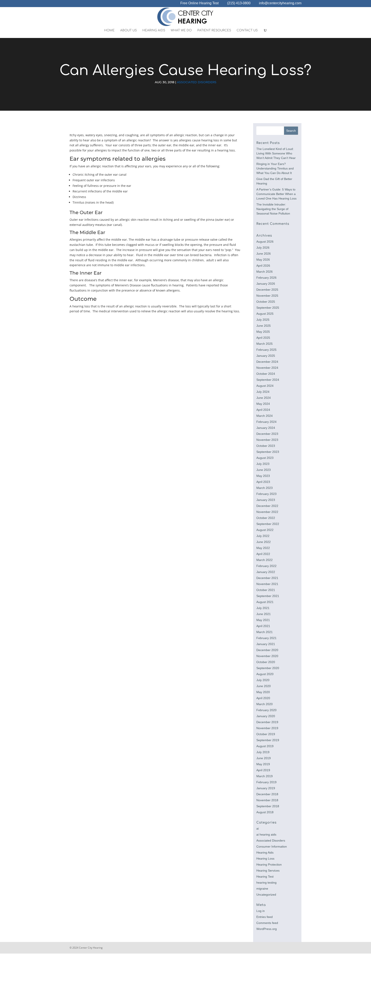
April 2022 (263, 554)
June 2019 (263, 758)
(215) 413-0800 (239, 3)
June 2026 (263, 253)
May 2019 (263, 764)
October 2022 (265, 518)
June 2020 (263, 686)
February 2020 (266, 710)
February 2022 (266, 566)
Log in (260, 911)
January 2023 (265, 500)
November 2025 (267, 295)
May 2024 (263, 403)
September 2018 (267, 806)
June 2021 (263, 614)
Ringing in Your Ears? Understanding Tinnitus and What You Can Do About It (275, 168)
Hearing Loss (265, 858)
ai (257, 828)
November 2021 (267, 584)
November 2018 (267, 800)
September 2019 (267, 740)
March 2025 (264, 343)
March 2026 (264, 271)
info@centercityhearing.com (280, 3)
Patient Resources (214, 30)
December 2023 (267, 433)
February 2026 (266, 277)
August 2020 (265, 674)
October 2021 (265, 590)
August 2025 (265, 313)
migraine (262, 888)
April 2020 (263, 698)
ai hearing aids (266, 834)
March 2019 (264, 776)
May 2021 (263, 620)
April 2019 (263, 770)
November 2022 (267, 512)
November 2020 (267, 656)
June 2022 (263, 542)
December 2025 (267, 289)
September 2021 (267, 596)
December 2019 (267, 722)
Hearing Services (268, 870)
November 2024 (267, 367)
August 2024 (265, 385)
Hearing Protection (269, 864)
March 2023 (264, 488)
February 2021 (266, 638)
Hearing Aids (153, 30)
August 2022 (265, 530)
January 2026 (265, 283)
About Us (128, 30)
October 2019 (265, 734)
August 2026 (265, 241)
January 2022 (265, 572)
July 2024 (262, 391)
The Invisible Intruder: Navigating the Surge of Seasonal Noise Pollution (273, 209)
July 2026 (262, 247)
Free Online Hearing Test (199, 3)
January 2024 (265, 427)
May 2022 (263, 548)
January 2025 (265, 355)
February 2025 (266, 349)
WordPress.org (266, 929)
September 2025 (267, 307)
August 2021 (265, 602)
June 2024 (263, 397)
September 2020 (267, 668)
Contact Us (247, 30)
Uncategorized (266, 894)
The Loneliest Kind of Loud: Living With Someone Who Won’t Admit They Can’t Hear (276, 153)
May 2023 (263, 476)
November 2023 (267, 439)
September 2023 (267, 451)
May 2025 (263, 331)
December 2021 (267, 578)
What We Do (181, 30)
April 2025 (263, 337)
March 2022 (264, 560)
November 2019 (267, 728)
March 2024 (264, 415)
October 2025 (265, 301)
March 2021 (264, 632)
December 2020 (267, 650)
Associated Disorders (196, 82)
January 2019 (265, 788)
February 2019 (266, 782)
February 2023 (266, 494)
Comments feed (267, 923)
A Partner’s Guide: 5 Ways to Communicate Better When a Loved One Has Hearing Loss (276, 194)
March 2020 (264, 704)
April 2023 (263, 482)
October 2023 (265, 445)
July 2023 (262, 464)
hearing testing (266, 882)
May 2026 (263, 259)
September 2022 (267, 524)
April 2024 (263, 409)
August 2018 (265, 812)
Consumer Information (271, 846)
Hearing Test (265, 876)
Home (109, 30)
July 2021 (262, 608)
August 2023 (265, 457)
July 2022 (262, 536)
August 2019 (265, 746)
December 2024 (267, 361)
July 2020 (262, 680)
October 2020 (265, 662)
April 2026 (263, 265)
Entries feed (264, 917)
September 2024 (267, 379)
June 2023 (263, 470)
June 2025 (263, 325)
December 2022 (267, 506)
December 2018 (267, 794)
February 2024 (266, 421)
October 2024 (265, 373)
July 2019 (262, 752)
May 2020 (263, 692)
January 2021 (265, 644)
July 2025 (262, 319)
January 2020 (265, 716)
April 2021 (263, 626)
